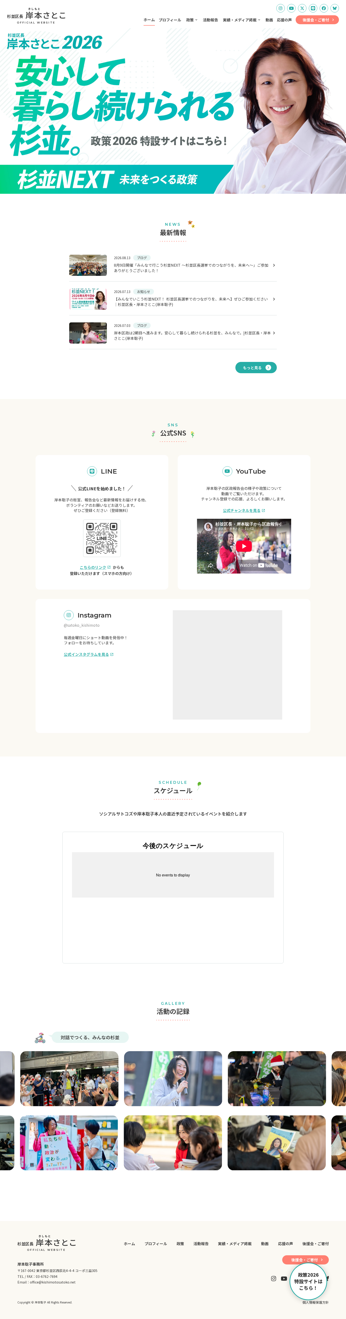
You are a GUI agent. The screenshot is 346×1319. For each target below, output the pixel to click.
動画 (269, 20)
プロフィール (170, 20)
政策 (190, 20)
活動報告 (210, 20)
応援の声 (284, 20)
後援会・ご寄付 (315, 1243)
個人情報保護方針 (315, 1302)
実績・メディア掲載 (240, 20)
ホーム (149, 19)
